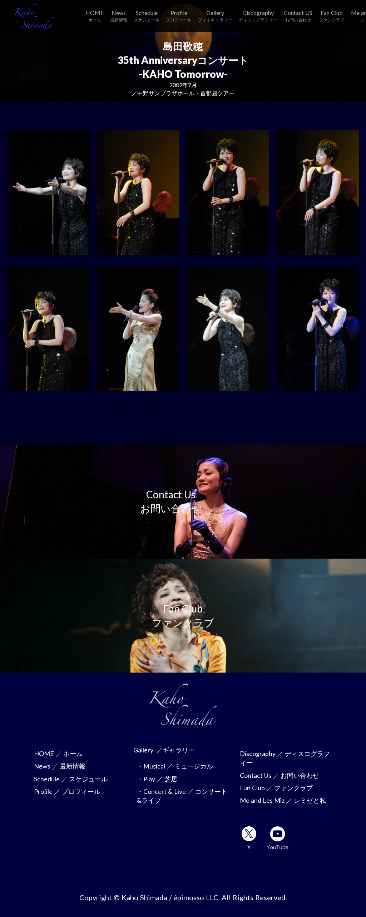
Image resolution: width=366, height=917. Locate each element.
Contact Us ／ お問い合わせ (279, 775)
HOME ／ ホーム (58, 753)
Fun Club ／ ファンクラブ (276, 788)
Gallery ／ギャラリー (164, 750)
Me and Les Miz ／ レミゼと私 (283, 800)
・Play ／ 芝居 (157, 779)
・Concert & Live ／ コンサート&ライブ (182, 795)
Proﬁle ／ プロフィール (67, 791)
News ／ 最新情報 (59, 766)
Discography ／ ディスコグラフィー (285, 758)
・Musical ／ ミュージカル (175, 766)
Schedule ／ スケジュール (71, 779)
